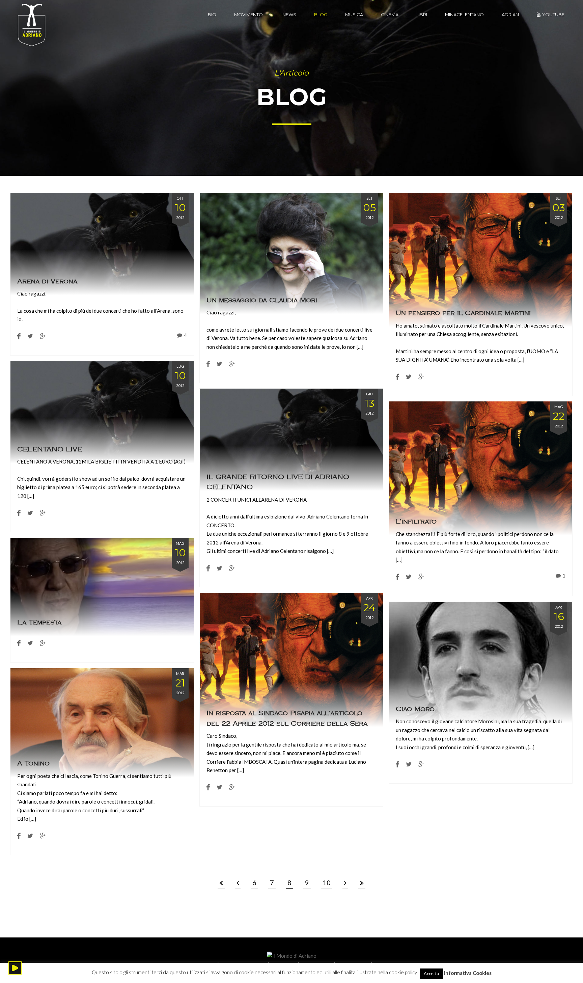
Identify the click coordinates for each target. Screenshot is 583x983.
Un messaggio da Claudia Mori (261, 300)
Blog (320, 14)
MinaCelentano (464, 14)
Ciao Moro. (416, 708)
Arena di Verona (47, 281)
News (289, 14)
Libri (421, 14)
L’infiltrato (416, 521)
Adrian (510, 14)
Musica (354, 14)
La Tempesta (39, 622)
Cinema (389, 14)
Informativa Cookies (468, 973)
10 (327, 882)
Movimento (248, 14)
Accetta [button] (431, 973)
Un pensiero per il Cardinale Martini (463, 313)
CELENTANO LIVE (49, 449)
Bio (212, 14)
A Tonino (33, 763)
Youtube (553, 14)
